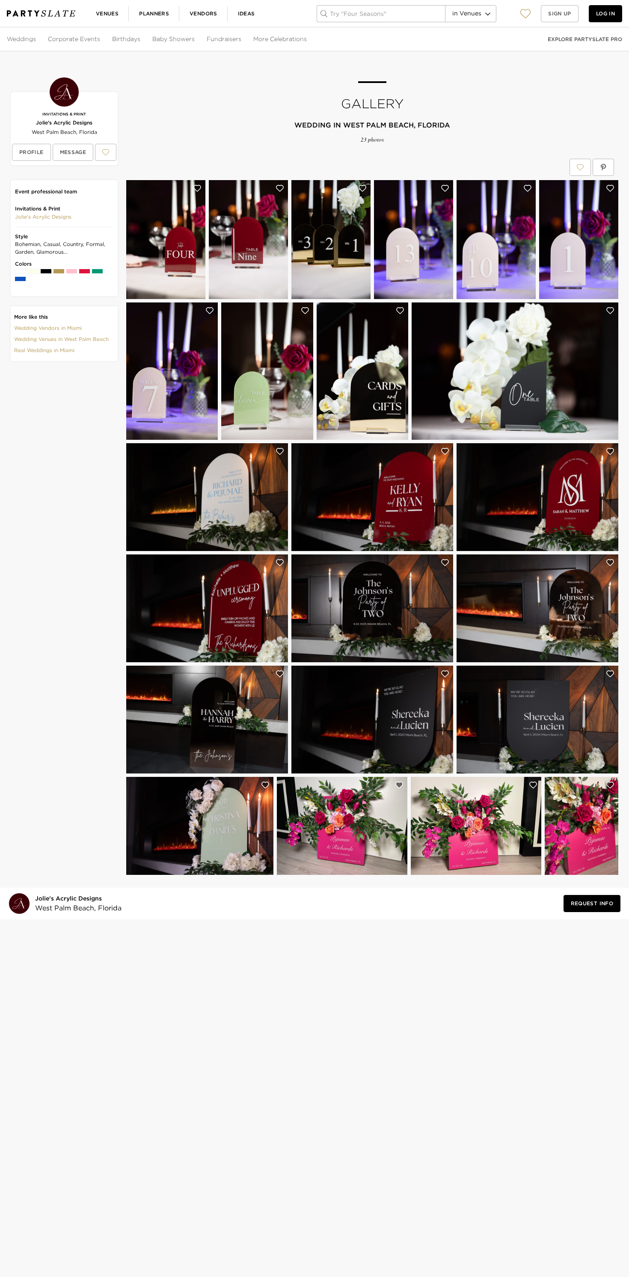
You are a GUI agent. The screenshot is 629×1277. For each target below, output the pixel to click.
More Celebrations (280, 39)
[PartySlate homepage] (41, 13)
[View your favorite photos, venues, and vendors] (525, 14)
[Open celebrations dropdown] (308, 39)
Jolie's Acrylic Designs (64, 122)
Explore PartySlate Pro (585, 39)
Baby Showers (173, 39)
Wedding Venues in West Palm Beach (61, 339)
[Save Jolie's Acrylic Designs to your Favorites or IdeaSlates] (105, 152)
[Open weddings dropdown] (37, 39)
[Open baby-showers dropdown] (195, 39)
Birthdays (126, 39)
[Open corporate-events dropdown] (101, 39)
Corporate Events (74, 39)
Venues (107, 13)
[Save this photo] (197, 188)
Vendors (203, 13)
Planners (154, 13)
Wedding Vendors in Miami (48, 328)
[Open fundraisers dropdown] (242, 39)
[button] (525, 13)
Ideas (246, 13)
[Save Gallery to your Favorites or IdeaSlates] (580, 167)
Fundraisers (224, 39)
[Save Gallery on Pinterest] (603, 167)
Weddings (21, 39)
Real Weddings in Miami (44, 350)
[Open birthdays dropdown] (141, 39)
